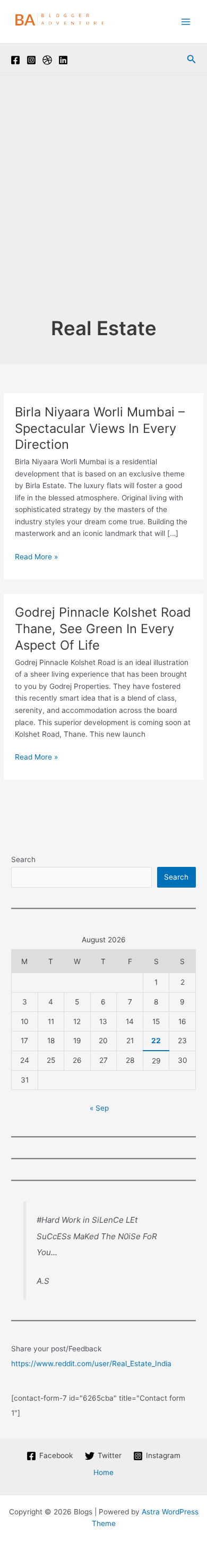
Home (103, 1472)
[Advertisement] (103, 206)
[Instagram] (31, 60)
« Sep (99, 1108)
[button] (191, 59)
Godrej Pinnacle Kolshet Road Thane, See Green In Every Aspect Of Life (103, 628)
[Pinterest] (47, 60)
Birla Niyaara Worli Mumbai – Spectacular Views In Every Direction (100, 428)
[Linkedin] (63, 60)
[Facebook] (15, 60)
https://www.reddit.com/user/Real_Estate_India (91, 1363)
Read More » (36, 557)
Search (23, 859)
